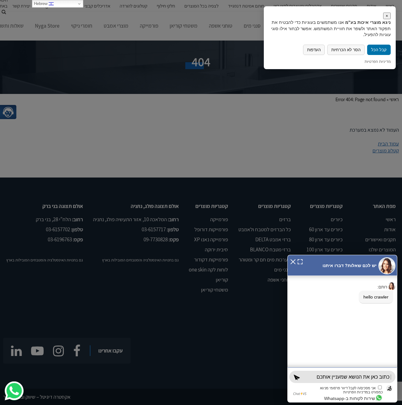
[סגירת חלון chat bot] (293, 261)
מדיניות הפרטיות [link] (378, 61)
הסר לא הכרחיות (346, 49)
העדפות (314, 49)
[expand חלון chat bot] (300, 261)
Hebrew (41, 3)
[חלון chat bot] (342, 328)
